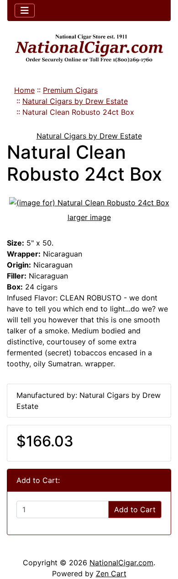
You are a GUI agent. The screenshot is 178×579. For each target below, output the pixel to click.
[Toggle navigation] (25, 10)
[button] (161, 533)
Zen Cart (111, 573)
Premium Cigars (70, 90)
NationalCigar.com (121, 562)
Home (24, 90)
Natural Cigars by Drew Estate (75, 101)
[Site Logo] (89, 48)
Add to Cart (135, 509)
